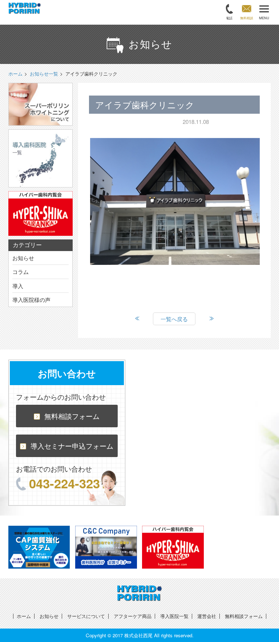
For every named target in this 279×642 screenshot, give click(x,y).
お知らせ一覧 (44, 73)
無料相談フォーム (72, 416)
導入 (17, 286)
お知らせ (23, 258)
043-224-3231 (68, 483)
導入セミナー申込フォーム (72, 446)
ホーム (24, 616)
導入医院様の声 (31, 299)
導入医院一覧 (174, 616)
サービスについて (86, 616)
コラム (20, 271)
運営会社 (206, 616)
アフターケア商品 (132, 616)
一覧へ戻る (174, 319)
